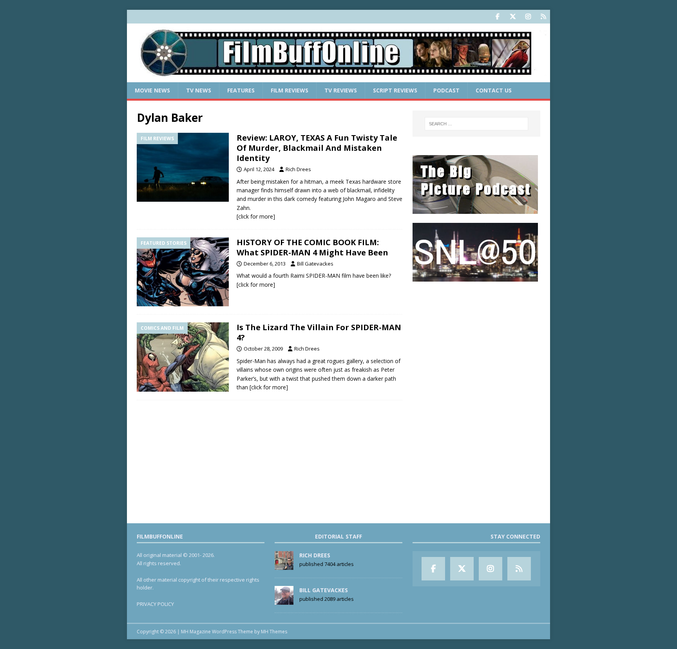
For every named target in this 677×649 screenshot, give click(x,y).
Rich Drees (298, 169)
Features (241, 90)
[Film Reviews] (183, 167)
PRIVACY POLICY (155, 603)
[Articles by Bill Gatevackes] (284, 600)
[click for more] (256, 216)
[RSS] (543, 17)
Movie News (152, 90)
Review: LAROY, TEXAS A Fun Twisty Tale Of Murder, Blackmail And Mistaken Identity (317, 147)
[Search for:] (476, 123)
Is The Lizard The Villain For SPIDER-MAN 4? (319, 332)
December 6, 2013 (265, 263)
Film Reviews (289, 90)
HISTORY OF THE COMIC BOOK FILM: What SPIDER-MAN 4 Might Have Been (312, 247)
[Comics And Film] (183, 357)
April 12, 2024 (259, 169)
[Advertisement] (476, 339)
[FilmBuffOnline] (338, 77)
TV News (198, 90)
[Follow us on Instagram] (528, 17)
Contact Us (494, 90)
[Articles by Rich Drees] (284, 565)
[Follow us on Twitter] (513, 17)
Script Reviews (395, 90)
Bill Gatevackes (315, 263)
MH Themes (274, 631)
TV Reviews (340, 90)
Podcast (446, 90)
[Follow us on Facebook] (497, 17)
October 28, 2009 (263, 348)
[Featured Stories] (183, 272)
